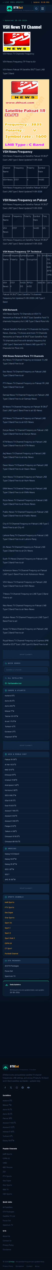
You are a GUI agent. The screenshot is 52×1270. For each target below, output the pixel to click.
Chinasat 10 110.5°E (12, 836)
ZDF (4, 1172)
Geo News (7, 371)
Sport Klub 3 (10, 938)
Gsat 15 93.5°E (10, 805)
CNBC (5, 1163)
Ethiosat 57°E (10, 775)
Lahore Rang (8, 535)
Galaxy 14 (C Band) (12, 854)
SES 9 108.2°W (10, 795)
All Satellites (7, 1207)
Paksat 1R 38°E (11, 759)
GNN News (8, 488)
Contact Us (7, 1241)
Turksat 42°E (10, 726)
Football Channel (11, 953)
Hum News (8, 476)
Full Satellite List (14, 683)
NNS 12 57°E (9, 770)
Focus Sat (9, 971)
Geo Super (9, 912)
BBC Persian (7, 1167)
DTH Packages (8, 1212)
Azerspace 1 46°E (12, 785)
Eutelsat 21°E (10, 731)
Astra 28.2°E (10, 706)
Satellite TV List (9, 1216)
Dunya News (8, 430)
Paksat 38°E (7, 1118)
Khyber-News (9, 617)
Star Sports (9, 917)
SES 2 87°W (9, 869)
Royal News (8, 640)
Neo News (7, 605)
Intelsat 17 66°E (11, 780)
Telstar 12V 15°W (11, 716)
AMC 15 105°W (10, 879)
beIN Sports (9, 902)
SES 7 (7, 874)
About (37, 1266)
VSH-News (8, 582)
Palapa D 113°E (10, 826)
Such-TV (7, 558)
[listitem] (5, 1087)
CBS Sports (7, 1194)
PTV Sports (9, 907)
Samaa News (9, 394)
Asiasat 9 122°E (11, 816)
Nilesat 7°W (9, 711)
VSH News (7, 313)
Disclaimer (7, 1249)
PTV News (7, 383)
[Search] (36, 8)
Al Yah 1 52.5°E (10, 764)
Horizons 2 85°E (11, 790)
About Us (6, 1236)
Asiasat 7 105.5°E (11, 811)
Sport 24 (8, 923)
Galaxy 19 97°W (11, 859)
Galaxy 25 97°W (11, 864)
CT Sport (8, 948)
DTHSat (11, 1262)
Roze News (8, 500)
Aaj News (7, 453)
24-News (7, 547)
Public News (8, 511)
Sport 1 (7, 928)
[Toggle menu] (42, 8)
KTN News (8, 441)
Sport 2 (8, 933)
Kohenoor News (10, 570)
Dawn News (8, 465)
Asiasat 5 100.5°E (12, 821)
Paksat (6, 329)
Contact (29, 1266)
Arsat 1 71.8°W (10, 721)
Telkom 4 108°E (11, 831)
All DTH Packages (12, 966)
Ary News (7, 359)
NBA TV (6, 1189)
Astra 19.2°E (10, 701)
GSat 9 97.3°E (10, 800)
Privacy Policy (8, 1245)
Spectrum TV (10, 976)
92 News (7, 406)
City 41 (6, 523)
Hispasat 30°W (11, 737)
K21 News (7, 418)
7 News (6, 593)
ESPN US (8, 943)
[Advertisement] (26, 1029)
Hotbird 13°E (10, 696)
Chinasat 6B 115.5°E (12, 841)
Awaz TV (7, 628)
